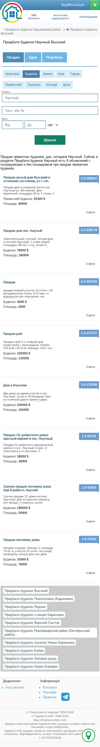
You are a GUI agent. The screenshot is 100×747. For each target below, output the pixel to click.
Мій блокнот (34, 17)
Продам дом (12, 334)
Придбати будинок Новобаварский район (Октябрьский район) (47, 632)
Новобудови (88, 16)
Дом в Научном (15, 385)
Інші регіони (15, 687)
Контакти (50, 687)
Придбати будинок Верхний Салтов (32, 623)
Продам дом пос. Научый (22, 231)
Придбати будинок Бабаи (24, 650)
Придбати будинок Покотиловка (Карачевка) (39, 599)
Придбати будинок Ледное (25, 607)
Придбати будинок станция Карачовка (34, 615)
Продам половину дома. (21, 540)
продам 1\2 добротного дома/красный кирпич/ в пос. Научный (28, 436)
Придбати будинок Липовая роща (30, 658)
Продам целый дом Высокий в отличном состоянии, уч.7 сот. (26, 179)
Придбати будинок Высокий (26, 591)
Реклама (49, 692)
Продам (9, 282)
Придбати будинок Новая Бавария (31, 666)
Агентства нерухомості (60, 17)
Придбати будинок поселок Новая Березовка (39, 642)
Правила (49, 697)
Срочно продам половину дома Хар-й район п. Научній (27, 488)
